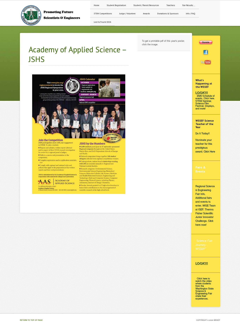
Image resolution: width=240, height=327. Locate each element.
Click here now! (204, 223)
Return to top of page (31, 320)
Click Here (209, 151)
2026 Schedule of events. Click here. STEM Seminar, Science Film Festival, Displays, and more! (205, 102)
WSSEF (53, 15)
